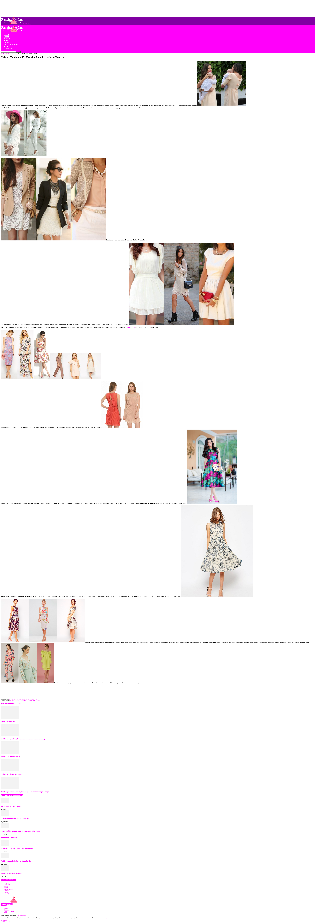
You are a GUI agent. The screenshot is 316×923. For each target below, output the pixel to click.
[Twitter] (9, 691)
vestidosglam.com (21, 915)
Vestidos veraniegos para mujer (11, 774)
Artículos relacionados (7, 703)
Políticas (6, 908)
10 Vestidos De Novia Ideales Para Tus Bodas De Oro (23, 699)
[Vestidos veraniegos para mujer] (10, 771)
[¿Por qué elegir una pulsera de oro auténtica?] (5, 815)
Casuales (7, 43)
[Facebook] (3, 691)
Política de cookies (9, 911)
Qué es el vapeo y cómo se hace (11, 806)
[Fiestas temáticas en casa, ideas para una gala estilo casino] (5, 828)
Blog (6, 47)
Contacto (8, 49)
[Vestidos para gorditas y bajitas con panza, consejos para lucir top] (10, 735)
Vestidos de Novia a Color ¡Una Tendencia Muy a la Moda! (25, 700)
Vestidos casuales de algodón (10, 756)
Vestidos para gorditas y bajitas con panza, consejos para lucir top (23, 739)
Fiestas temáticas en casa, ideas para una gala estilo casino (20, 831)
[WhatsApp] (21, 691)
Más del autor (17, 703)
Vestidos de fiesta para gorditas (11, 873)
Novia (6, 41)
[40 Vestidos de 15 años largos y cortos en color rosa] (5, 845)
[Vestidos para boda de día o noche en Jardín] (5, 858)
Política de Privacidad (9, 913)
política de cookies (85, 917)
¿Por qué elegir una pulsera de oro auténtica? (16, 818)
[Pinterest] (15, 691)
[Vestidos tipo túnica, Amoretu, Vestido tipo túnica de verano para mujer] (10, 788)
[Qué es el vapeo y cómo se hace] (5, 803)
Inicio (6, 35)
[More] (27, 691)
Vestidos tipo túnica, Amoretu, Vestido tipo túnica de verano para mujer (25, 792)
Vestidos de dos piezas (8, 721)
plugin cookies (108, 917)
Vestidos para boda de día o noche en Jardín (16, 861)
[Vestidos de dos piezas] (10, 718)
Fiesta (6, 37)
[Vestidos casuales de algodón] (10, 753)
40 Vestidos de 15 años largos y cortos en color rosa (18, 848)
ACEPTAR (4, 920)
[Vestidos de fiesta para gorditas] (5, 870)
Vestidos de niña (11, 45)
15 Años (7, 39)
